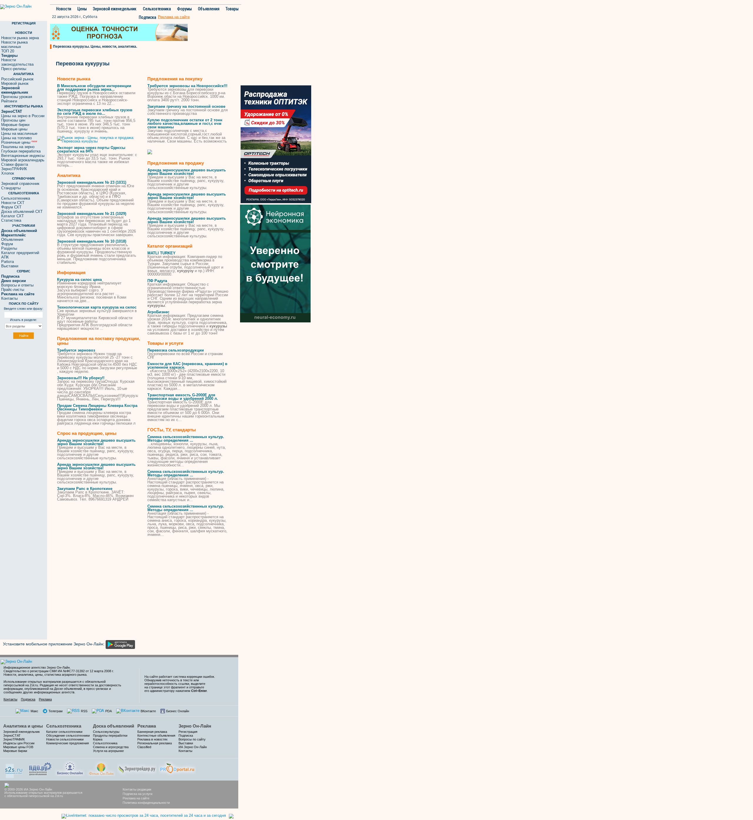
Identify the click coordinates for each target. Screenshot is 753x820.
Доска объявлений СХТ (22, 211)
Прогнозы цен (13, 120)
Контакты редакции (137, 789)
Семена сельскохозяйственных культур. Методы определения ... (185, 439)
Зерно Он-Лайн (195, 725)
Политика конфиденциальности (146, 802)
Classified (144, 747)
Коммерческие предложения (67, 743)
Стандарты (11, 188)
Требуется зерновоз (76, 350)
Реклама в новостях (152, 739)
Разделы (9, 248)
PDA (108, 711)
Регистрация (188, 731)
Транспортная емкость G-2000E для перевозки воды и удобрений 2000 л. (182, 397)
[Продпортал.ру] (177, 768)
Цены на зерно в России (22, 116)
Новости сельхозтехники (65, 739)
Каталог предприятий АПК (20, 255)
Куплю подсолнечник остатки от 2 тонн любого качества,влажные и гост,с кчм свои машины (184, 123)
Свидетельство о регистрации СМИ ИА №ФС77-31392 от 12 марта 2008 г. (59, 671)
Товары (232, 8)
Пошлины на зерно (17, 147)
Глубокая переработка (21, 151)
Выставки (9, 266)
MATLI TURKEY (161, 253)
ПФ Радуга (157, 281)
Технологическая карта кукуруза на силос (96, 307)
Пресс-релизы (13, 69)
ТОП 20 (7, 51)
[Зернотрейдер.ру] (137, 768)
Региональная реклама (154, 743)
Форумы (184, 8)
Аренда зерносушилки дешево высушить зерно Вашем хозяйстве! (96, 442)
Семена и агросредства (111, 747)
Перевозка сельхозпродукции (175, 350)
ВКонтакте (148, 711)
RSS (84, 711)
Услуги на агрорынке (108, 751)
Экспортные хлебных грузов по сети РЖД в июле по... (94, 112)
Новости (63, 8)
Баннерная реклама (152, 731)
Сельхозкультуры (106, 731)
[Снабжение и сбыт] (14, 769)
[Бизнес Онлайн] (70, 768)
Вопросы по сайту (192, 739)
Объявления (208, 8)
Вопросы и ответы (17, 285)
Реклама (45, 699)
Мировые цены (14, 129)
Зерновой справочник (20, 183)
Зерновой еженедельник (114, 8)
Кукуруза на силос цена (79, 279)
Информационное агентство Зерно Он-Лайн (37, 667)
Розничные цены (19, 142)
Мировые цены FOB (18, 747)
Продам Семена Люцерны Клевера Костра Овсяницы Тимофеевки (97, 407)
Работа (7, 261)
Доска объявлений (113, 725)
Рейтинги (9, 101)
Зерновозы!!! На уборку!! (80, 378)
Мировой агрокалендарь (22, 160)
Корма (97, 739)
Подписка (147, 17)
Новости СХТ (12, 203)
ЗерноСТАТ (12, 735)
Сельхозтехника (157, 8)
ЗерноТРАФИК (14, 169)
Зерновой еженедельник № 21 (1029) (91, 213)
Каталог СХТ (12, 216)
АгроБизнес (158, 312)
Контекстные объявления (156, 735)
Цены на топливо (16, 138)
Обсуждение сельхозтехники (68, 735)
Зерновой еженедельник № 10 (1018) (91, 241)
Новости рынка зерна (20, 38)
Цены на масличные (19, 133)
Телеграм (56, 711)
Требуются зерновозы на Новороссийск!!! (187, 86)
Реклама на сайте (136, 798)
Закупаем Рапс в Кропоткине (84, 488)
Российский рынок (17, 79)
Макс (34, 711)
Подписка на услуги (137, 794)
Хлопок (7, 173)
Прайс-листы (12, 289)
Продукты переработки (110, 735)
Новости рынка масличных (14, 44)
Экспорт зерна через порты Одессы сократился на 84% (91, 149)
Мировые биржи (15, 124)
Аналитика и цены (23, 725)
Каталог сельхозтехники (64, 731)
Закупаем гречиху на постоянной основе (186, 106)
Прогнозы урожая (16, 97)
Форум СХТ (11, 207)
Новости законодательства (17, 62)
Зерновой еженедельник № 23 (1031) (91, 182)
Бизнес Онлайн (177, 711)
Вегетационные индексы (22, 155)
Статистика (11, 220)
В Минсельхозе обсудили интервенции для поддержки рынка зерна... (94, 88)
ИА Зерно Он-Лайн (193, 747)
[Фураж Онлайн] (101, 768)
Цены (82, 8)
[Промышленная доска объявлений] (40, 768)
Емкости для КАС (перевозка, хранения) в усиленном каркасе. (187, 366)
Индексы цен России (18, 743)
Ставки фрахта (14, 164)
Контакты (9, 298)
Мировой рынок (15, 83)
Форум (7, 244)
